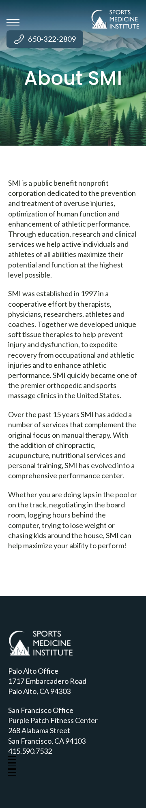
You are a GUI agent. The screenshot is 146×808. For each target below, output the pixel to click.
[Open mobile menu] (12, 22)
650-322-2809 (52, 38)
